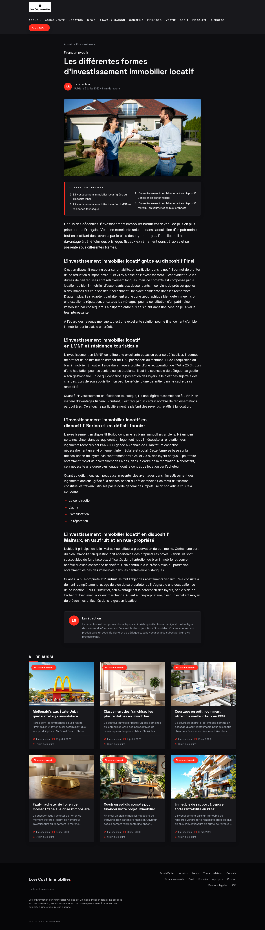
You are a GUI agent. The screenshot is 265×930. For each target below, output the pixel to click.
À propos (218, 20)
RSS (234, 885)
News (91, 20)
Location (76, 20)
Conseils (136, 20)
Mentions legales (217, 885)
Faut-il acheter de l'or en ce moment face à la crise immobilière (61, 806)
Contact (39, 27)
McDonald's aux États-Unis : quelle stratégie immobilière (55, 713)
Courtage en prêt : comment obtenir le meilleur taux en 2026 (200, 713)
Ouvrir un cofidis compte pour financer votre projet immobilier (129, 806)
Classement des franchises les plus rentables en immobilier (128, 713)
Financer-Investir (161, 20)
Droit (184, 20)
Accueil (35, 20)
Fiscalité (199, 20)
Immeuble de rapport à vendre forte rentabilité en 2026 (199, 806)
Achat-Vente (55, 20)
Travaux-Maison (112, 20)
